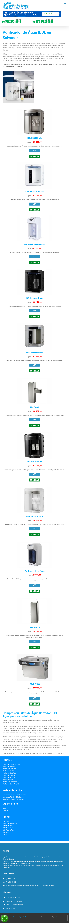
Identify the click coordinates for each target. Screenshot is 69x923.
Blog (4, 808)
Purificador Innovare (9, 777)
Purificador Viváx (8, 779)
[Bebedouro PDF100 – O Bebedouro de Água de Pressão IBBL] (34, 655)
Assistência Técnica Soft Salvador (13, 799)
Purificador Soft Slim (9, 769)
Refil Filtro (6, 821)
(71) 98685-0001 (11, 882)
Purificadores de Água (10, 823)
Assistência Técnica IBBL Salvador (14, 797)
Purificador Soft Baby (9, 771)
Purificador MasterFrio (10, 782)
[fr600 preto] (34, 433)
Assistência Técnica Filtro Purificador (14, 795)
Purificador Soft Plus (9, 773)
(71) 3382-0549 (11, 878)
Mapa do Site (10, 908)
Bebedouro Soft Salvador (14, 901)
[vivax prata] (34, 542)
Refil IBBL (6, 834)
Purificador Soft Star (9, 775)
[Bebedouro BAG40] (34, 599)
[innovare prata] (34, 324)
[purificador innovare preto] (34, 269)
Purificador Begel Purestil (11, 784)
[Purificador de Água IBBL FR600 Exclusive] (34, 487)
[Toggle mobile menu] (65, 3)
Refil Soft (6, 832)
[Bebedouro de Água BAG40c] (34, 378)
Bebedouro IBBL (8, 826)
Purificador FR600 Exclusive (11, 764)
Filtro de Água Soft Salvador (15, 905)
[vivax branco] (34, 216)
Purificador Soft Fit (9, 766)
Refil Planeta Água (8, 830)
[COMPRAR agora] (34, 155)
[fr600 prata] (34, 109)
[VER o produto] (34, 149)
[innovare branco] (34, 163)
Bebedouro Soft (8, 828)
